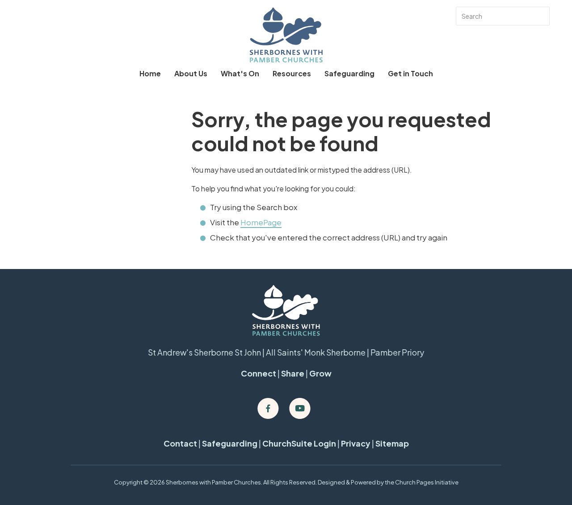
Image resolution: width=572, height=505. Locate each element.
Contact (180, 443)
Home (150, 73)
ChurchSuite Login (299, 443)
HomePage (261, 222)
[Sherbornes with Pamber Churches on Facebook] (268, 408)
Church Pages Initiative (426, 482)
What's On (240, 73)
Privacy (355, 443)
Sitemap (392, 443)
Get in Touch (410, 73)
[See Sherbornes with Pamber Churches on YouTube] (300, 408)
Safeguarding (349, 73)
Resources (292, 73)
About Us (190, 73)
